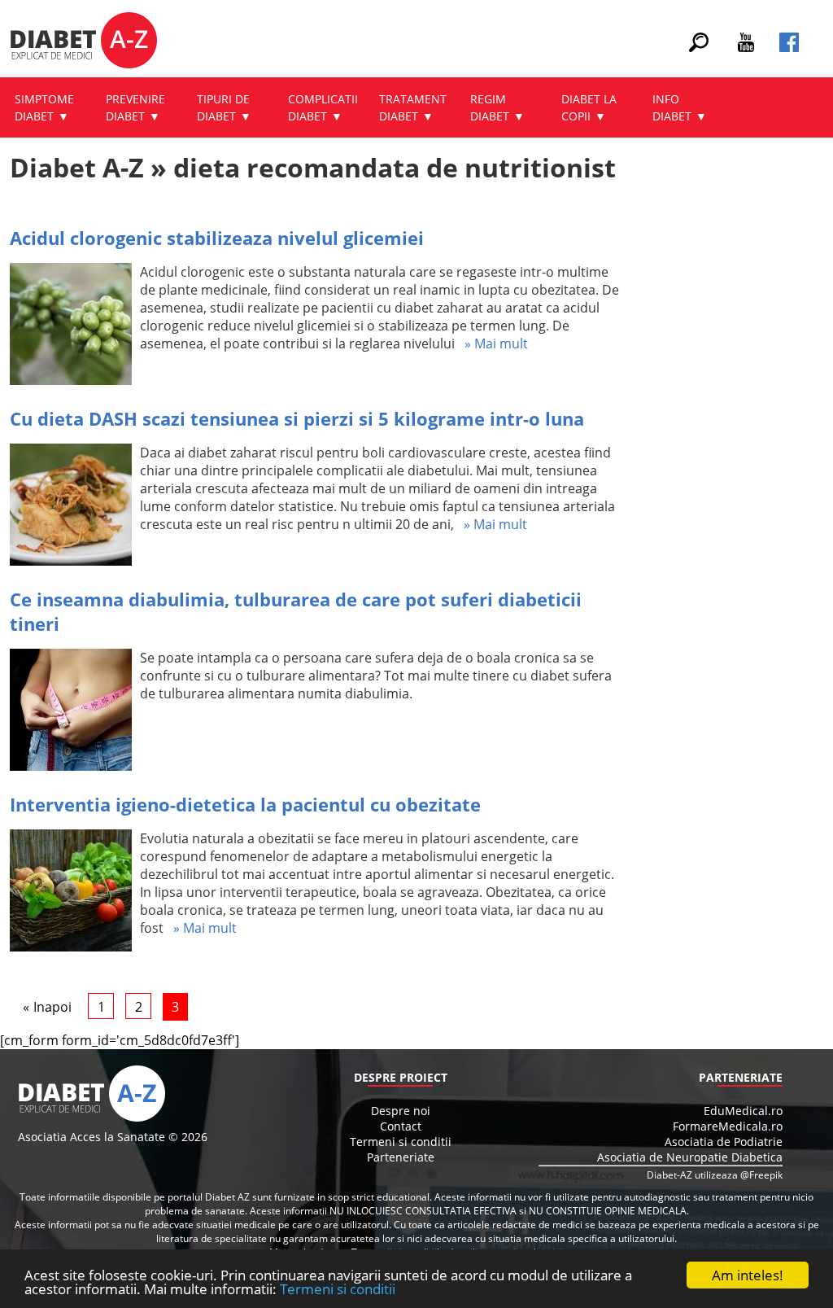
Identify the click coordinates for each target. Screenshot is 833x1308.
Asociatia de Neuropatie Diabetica (690, 1157)
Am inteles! (747, 1275)
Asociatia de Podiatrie (724, 1141)
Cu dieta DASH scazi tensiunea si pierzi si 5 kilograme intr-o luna (297, 418)
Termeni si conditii (337, 1289)
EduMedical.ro (743, 1110)
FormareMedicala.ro (728, 1126)
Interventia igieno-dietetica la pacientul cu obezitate (245, 804)
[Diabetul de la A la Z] (83, 42)
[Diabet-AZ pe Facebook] (789, 47)
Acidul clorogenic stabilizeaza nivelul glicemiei (217, 237)
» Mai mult (491, 343)
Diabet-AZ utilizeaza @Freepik (715, 1175)
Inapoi (52, 1007)
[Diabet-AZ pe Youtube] (746, 47)
